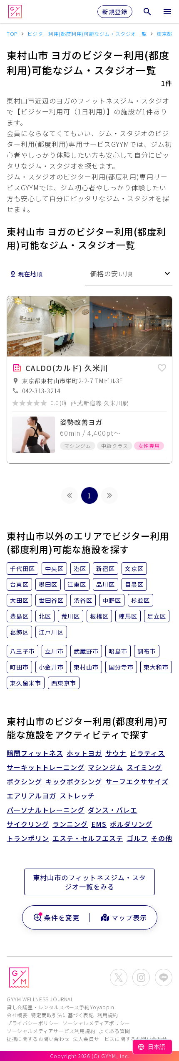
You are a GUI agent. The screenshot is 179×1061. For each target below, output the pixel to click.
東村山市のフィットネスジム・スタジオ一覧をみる (89, 882)
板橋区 (99, 616)
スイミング (144, 767)
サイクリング (28, 824)
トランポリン (28, 838)
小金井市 (51, 667)
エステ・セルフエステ (87, 838)
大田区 (19, 600)
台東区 (19, 584)
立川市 (54, 651)
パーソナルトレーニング (46, 810)
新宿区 (105, 568)
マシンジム (105, 767)
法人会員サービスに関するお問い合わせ (120, 1038)
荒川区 (70, 616)
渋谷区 (83, 600)
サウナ (116, 753)
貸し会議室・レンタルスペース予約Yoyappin (60, 1006)
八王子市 (22, 651)
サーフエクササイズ (137, 781)
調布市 (146, 651)
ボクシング (24, 781)
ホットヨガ (84, 753)
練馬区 (128, 616)
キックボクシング (73, 781)
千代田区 (22, 568)
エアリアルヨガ (31, 796)
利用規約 (107, 1014)
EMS (99, 824)
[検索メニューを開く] (147, 12)
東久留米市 (25, 683)
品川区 (105, 584)
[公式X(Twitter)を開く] (118, 977)
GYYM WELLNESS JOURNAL (40, 999)
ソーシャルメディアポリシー (96, 1022)
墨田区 (48, 584)
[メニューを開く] (167, 12)
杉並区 (140, 600)
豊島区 (19, 616)
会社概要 (17, 1014)
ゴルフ (137, 838)
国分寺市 (121, 667)
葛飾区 (19, 632)
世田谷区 (51, 600)
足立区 (156, 616)
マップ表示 (129, 917)
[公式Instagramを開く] (141, 977)
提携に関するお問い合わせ (38, 1038)
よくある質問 (114, 1030)
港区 (80, 568)
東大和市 (156, 667)
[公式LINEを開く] (163, 977)
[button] (162, 366)
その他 (161, 838)
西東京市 (63, 683)
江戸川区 (51, 632)
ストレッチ (77, 796)
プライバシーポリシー (33, 1022)
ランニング (70, 824)
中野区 (111, 600)
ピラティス (147, 753)
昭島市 (118, 651)
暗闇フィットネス (35, 753)
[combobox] (128, 273)
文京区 (134, 568)
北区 (45, 616)
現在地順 (30, 274)
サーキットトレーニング (46, 767)
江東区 (76, 584)
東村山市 (86, 667)
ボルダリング (131, 824)
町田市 (19, 667)
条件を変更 (62, 917)
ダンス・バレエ (112, 810)
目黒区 (134, 584)
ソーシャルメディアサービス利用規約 (51, 1030)
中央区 (54, 568)
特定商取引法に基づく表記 (62, 1014)
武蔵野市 (86, 651)
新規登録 (114, 12)
